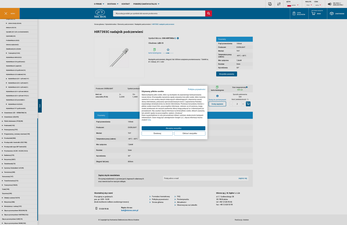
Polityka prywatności (196, 89)
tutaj (149, 120)
